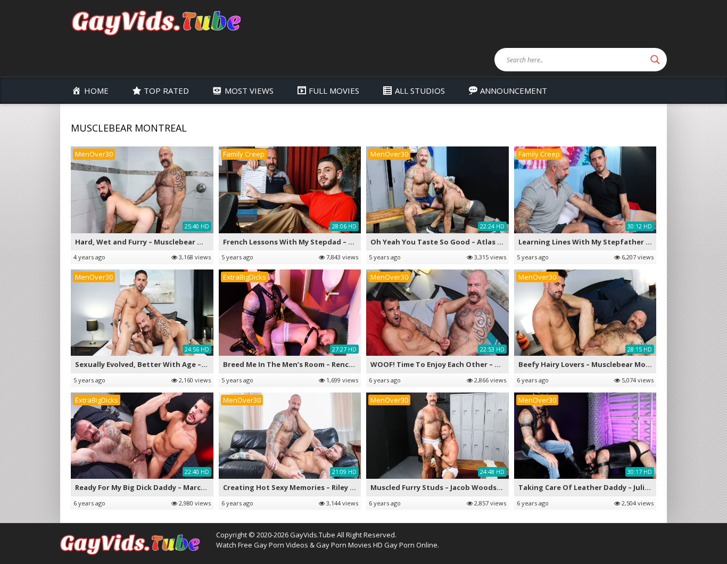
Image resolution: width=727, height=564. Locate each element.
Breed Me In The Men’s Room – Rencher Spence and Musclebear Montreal (352, 364)
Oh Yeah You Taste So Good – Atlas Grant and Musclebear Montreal (491, 242)
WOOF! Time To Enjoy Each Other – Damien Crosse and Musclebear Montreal (505, 364)
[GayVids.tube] (156, 22)
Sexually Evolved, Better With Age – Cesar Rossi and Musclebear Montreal (205, 364)
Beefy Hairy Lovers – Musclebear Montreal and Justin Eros (620, 364)
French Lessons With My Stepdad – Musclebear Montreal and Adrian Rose (353, 242)
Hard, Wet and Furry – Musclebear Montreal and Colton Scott (184, 242)
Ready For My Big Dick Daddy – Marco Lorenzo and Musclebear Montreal (203, 487)
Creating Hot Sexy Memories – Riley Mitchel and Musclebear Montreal (346, 487)
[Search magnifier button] (655, 59)
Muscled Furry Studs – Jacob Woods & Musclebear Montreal (476, 487)
